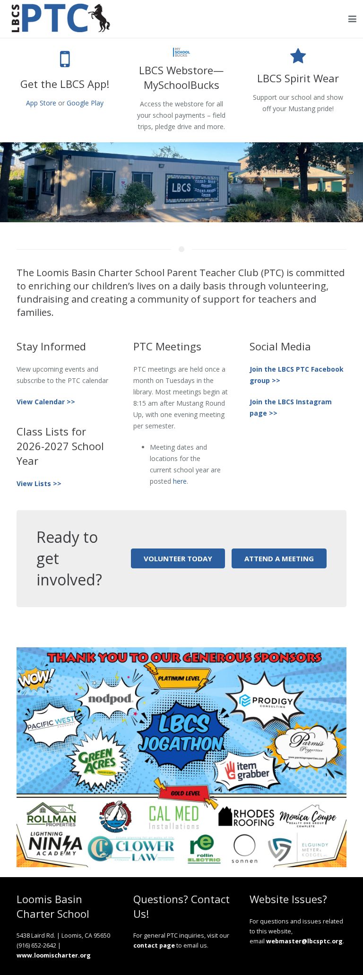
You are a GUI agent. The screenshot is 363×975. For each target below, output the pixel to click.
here (180, 481)
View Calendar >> (46, 401)
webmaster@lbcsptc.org (304, 941)
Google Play (85, 102)
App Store (41, 102)
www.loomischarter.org (54, 955)
